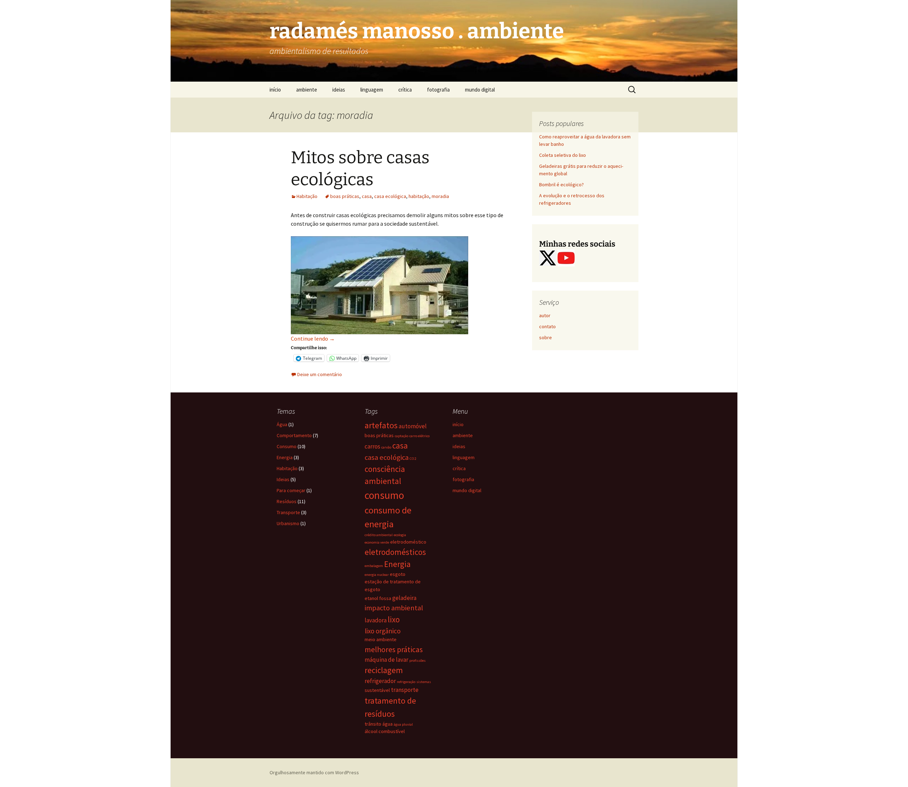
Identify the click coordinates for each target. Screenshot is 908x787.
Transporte (288, 512)
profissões (417, 660)
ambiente (306, 89)
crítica (405, 89)
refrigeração (406, 681)
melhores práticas (394, 649)
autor (544, 315)
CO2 (413, 458)
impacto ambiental (394, 607)
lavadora (376, 620)
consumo (384, 495)
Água (282, 424)
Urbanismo (288, 523)
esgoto (397, 574)
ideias (338, 89)
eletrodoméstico (408, 542)
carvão (386, 447)
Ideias (283, 479)
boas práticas (344, 196)
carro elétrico (419, 436)
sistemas (423, 681)
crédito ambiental (379, 535)
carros (372, 446)
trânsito (373, 724)
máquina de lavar (386, 660)
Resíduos (287, 501)
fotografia (438, 89)
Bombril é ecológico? (561, 184)
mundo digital (480, 89)
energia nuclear (377, 574)
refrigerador (380, 681)
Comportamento (294, 435)
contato (547, 326)
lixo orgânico (382, 631)
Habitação (307, 196)
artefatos (381, 425)
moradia (440, 196)
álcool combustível (385, 731)
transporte (405, 690)
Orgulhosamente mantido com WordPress (314, 772)
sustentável (377, 690)
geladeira (404, 598)
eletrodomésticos (395, 552)
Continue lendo (313, 338)
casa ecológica (390, 196)
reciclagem (384, 670)
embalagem (374, 565)
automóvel (413, 426)
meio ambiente (381, 639)
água (387, 724)
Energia (285, 457)
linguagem (371, 89)
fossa (385, 598)
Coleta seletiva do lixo (562, 155)
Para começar (291, 490)
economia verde (377, 542)
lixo (394, 619)
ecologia (400, 535)
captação (401, 436)
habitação (419, 196)
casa (367, 196)
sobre (545, 337)
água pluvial (403, 724)
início (275, 89)
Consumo (287, 446)
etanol (371, 598)
